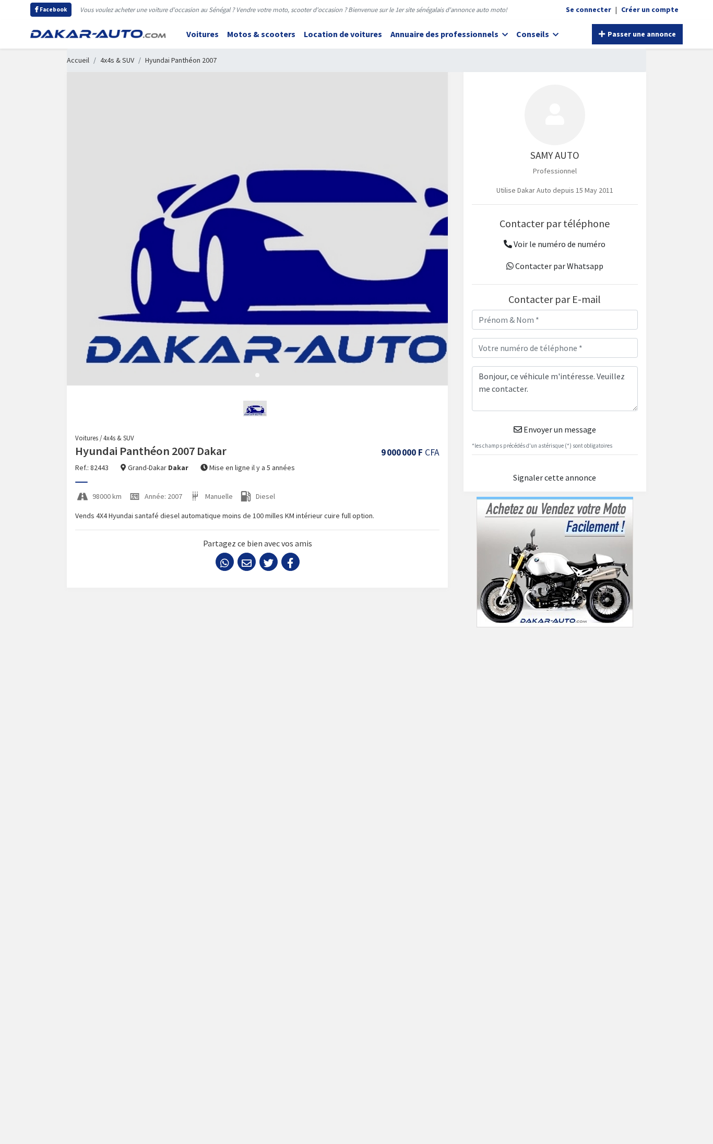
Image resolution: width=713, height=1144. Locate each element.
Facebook (53, 9)
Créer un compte (650, 9)
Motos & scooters (261, 34)
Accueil (78, 60)
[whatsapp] (225, 562)
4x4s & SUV (117, 60)
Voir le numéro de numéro (558, 244)
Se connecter (588, 9)
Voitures (202, 34)
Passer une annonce (641, 34)
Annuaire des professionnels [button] (445, 34)
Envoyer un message (559, 429)
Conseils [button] (533, 34)
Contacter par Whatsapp (558, 266)
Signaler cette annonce (554, 477)
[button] (257, 375)
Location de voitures (343, 34)
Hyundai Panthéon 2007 (181, 60)
